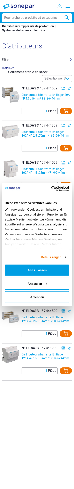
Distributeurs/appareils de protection (28, 26)
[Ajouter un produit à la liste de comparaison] (63, 88)
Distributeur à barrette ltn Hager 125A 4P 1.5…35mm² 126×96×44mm (45, 356)
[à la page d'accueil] (21, 6)
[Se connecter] (60, 6)
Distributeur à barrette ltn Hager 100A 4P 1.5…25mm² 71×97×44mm (44, 170)
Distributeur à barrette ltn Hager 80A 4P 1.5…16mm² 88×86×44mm (46, 96)
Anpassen (35, 283)
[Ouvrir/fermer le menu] (68, 6)
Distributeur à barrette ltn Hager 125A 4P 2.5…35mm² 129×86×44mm (45, 319)
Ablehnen (37, 297)
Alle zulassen (37, 270)
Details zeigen (51, 257)
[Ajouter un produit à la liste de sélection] (69, 88)
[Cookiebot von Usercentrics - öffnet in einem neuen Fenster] (52, 188)
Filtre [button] (5, 59)
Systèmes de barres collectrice (23, 30)
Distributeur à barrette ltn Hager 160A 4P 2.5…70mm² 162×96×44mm (45, 133)
